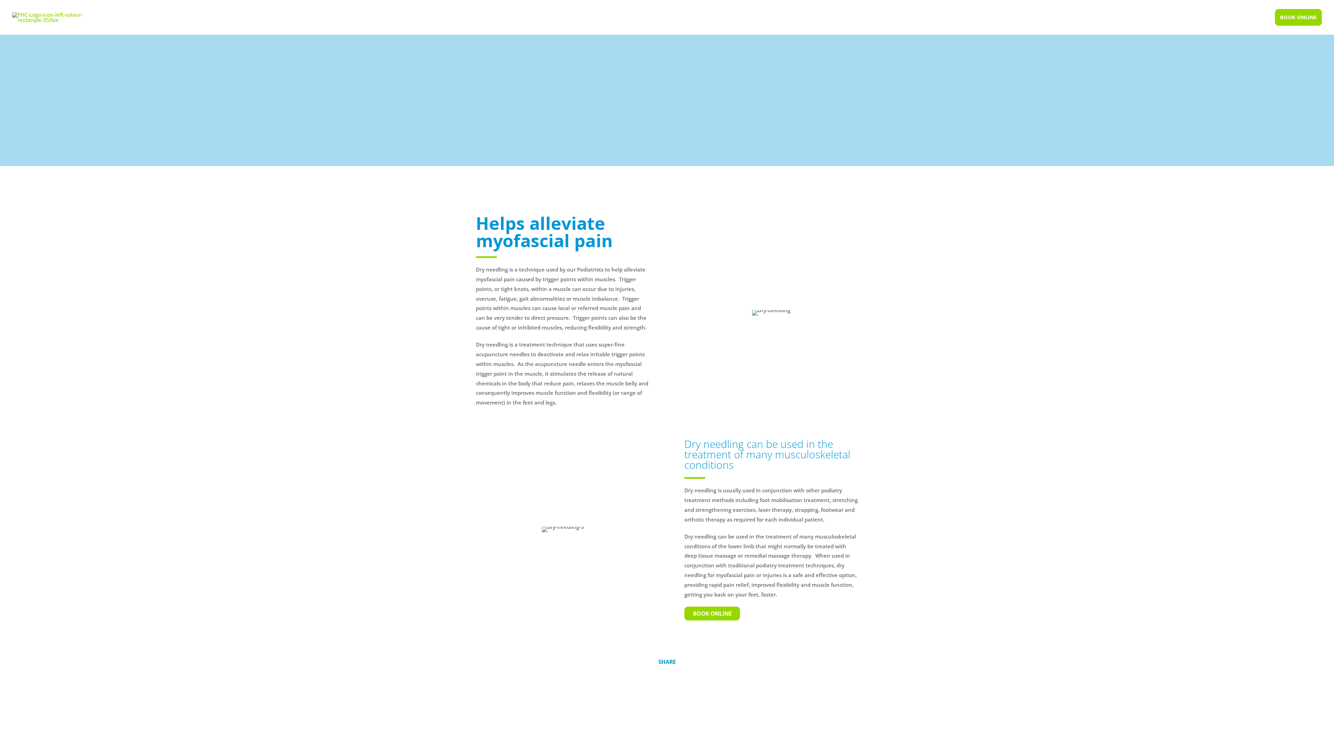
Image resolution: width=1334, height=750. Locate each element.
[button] (1298, 17)
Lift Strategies (776, 716)
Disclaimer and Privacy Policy (701, 716)
